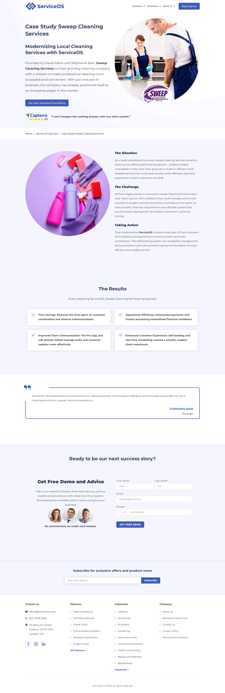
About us (168, 611)
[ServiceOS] (44, 6)
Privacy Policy (170, 631)
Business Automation (85, 637)
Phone (120, 506)
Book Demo (189, 6)
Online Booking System (86, 631)
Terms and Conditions (175, 637)
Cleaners (123, 611)
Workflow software (83, 618)
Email (120, 493)
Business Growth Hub (175, 618)
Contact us (169, 624)
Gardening (124, 631)
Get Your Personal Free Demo (46, 103)
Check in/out (80, 624)
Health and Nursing (129, 650)
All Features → (78, 650)
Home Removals (127, 637)
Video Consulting (83, 611)
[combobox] (121, 512)
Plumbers (123, 624)
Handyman (124, 618)
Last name (161, 480)
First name (123, 480)
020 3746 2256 (38, 618)
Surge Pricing (81, 643)
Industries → (122, 669)
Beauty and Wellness (130, 656)
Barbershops (125, 663)
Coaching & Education (130, 643)
